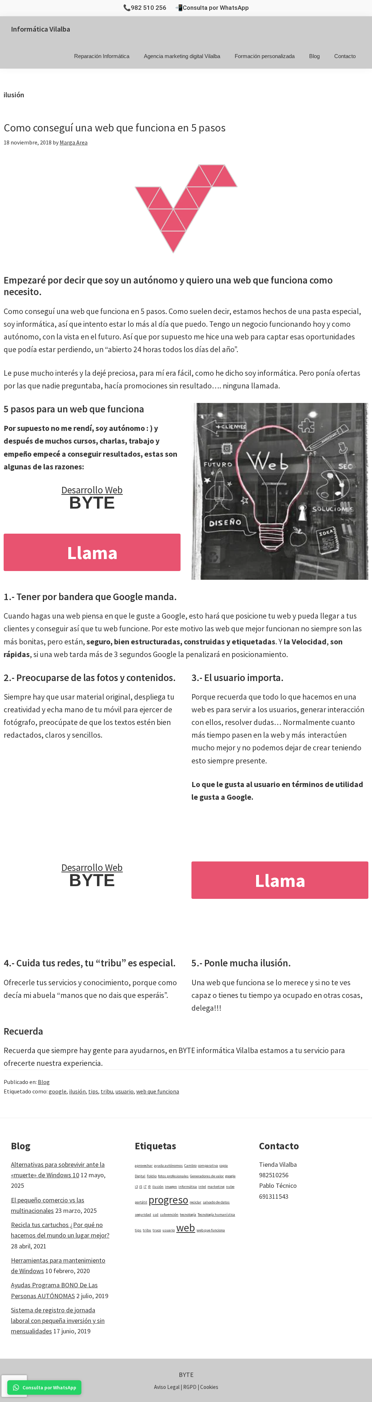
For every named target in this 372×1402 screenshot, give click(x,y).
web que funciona (157, 1091)
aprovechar (144, 1165)
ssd (155, 1214)
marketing (216, 1186)
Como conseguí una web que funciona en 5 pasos (115, 127)
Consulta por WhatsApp (216, 7)
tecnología (188, 1214)
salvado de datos (216, 1202)
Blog (44, 1081)
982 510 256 (148, 7)
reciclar (195, 1202)
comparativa (208, 1165)
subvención (169, 1214)
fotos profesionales (173, 1176)
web (185, 1227)
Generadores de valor (207, 1176)
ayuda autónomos (168, 1165)
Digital (140, 1176)
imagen (171, 1186)
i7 (144, 1186)
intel (202, 1186)
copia (223, 1165)
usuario (125, 1091)
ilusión (77, 1091)
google (57, 1091)
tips (93, 1091)
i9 (149, 1186)
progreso (168, 1199)
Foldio (152, 1176)
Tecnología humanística (216, 1214)
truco (157, 1230)
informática (187, 1186)
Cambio (190, 1165)
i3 (136, 1186)
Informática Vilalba (40, 28)
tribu (107, 1091)
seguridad (143, 1214)
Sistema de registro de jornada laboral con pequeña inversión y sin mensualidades (58, 1321)
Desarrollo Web (92, 490)
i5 (140, 1186)
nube (230, 1186)
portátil (141, 1202)
